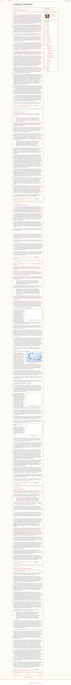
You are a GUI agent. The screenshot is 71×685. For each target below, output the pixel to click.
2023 (47, 26)
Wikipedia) (21, 234)
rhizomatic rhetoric (31, 670)
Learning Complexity (23, 4)
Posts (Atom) (30, 677)
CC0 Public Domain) (36, 362)
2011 (47, 67)
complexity (20, 106)
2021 (47, 29)
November (49, 38)
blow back (29, 534)
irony (38, 16)
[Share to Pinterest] (38, 105)
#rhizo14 (21, 670)
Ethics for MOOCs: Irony (19, 489)
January (48, 61)
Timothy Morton (26, 127)
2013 (47, 64)
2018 (47, 33)
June (48, 42)
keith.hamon (53, 14)
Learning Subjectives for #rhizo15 (21, 205)
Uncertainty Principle (39, 138)
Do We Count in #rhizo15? (19, 112)
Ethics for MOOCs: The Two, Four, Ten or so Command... (50, 53)
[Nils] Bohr (29, 155)
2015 (47, 37)
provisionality (31, 16)
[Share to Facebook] (37, 105)
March (48, 59)
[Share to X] (36, 105)
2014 (47, 63)
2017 (47, 34)
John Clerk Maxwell (21, 48)
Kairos (31, 268)
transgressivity (35, 16)
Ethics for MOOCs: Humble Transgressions (23, 568)
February (48, 60)
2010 (47, 68)
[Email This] (34, 105)
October (48, 39)
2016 (47, 35)
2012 (47, 66)
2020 (47, 30)
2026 (47, 22)
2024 (47, 25)
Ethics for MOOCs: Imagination (21, 10)
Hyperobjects (35, 127)
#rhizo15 (17, 106)
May (48, 43)
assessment (20, 199)
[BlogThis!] (35, 105)
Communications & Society (49, 9)
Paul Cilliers (26, 106)
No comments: (31, 105)
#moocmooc (18, 670)
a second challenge (27, 114)
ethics (23, 106)
